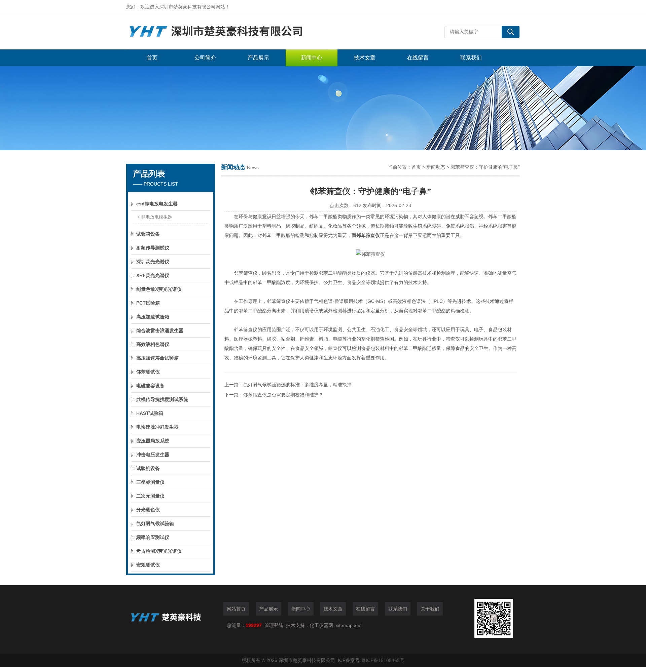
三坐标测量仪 (150, 482)
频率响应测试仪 (152, 537)
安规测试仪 (148, 564)
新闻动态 (435, 167)
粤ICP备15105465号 (382, 660)
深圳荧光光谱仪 (152, 261)
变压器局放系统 (152, 440)
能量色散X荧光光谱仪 (159, 289)
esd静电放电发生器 (157, 203)
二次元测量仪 (150, 496)
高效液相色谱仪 (152, 344)
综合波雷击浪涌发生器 (159, 330)
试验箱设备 (148, 234)
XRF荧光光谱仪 (152, 275)
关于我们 (430, 609)
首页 (152, 58)
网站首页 (236, 609)
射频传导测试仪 (152, 247)
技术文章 (364, 58)
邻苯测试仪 (148, 372)
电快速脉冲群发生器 (157, 427)
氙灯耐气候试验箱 (155, 523)
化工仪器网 (321, 625)
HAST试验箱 (149, 413)
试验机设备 (148, 468)
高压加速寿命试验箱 (157, 358)
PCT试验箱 (148, 303)
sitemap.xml (348, 625)
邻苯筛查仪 (368, 235)
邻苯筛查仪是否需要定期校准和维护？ (283, 394)
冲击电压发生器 (152, 454)
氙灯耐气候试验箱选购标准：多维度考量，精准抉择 (297, 384)
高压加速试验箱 (152, 316)
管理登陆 (273, 625)
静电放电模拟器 (156, 217)
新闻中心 (311, 58)
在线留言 (418, 58)
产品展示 (258, 58)
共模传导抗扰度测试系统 (162, 399)
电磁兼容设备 (150, 385)
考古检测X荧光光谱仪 (159, 551)
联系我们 (471, 58)
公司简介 (205, 58)
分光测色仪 (148, 509)
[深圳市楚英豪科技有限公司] (227, 31)
